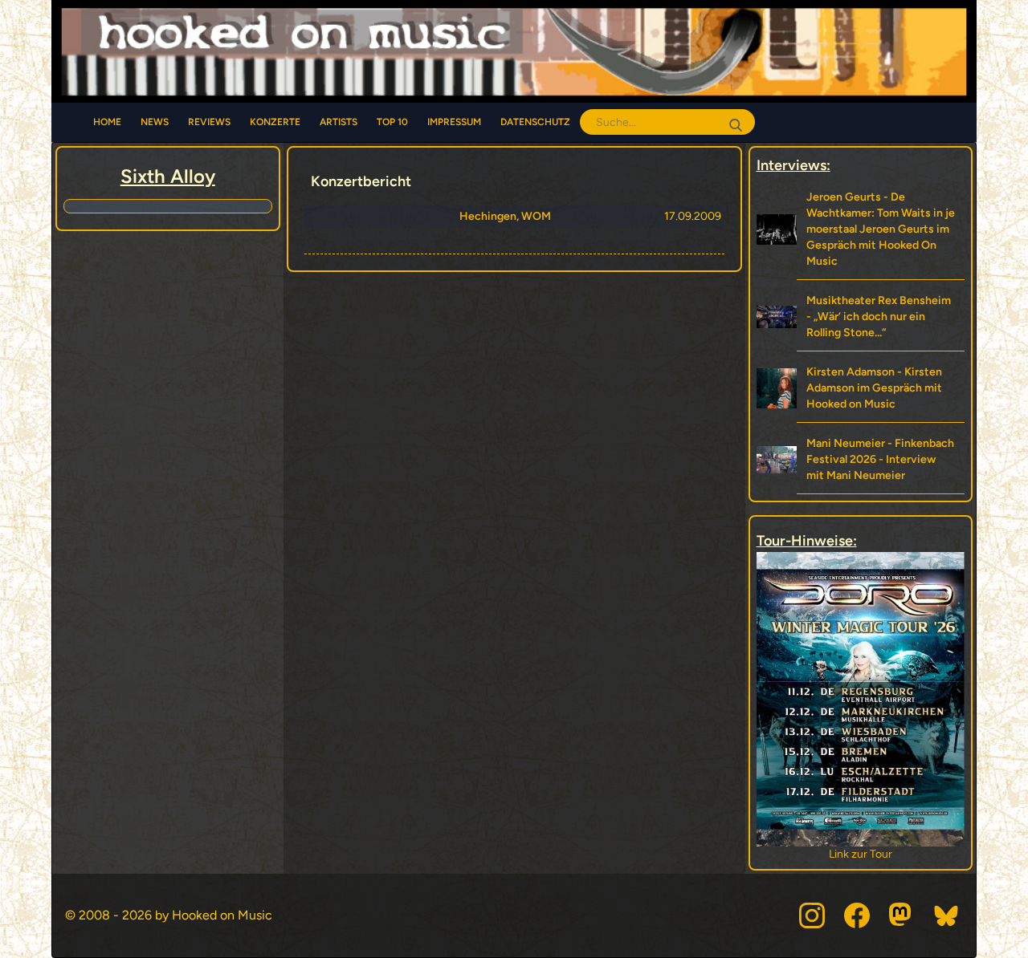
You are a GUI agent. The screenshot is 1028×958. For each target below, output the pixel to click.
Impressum (454, 122)
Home (107, 122)
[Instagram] (812, 915)
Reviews (209, 122)
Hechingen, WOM (505, 216)
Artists (338, 122)
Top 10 (392, 122)
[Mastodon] (902, 915)
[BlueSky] (947, 915)
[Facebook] (857, 915)
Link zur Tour (782, 854)
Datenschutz (535, 122)
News (155, 122)
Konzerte (275, 122)
